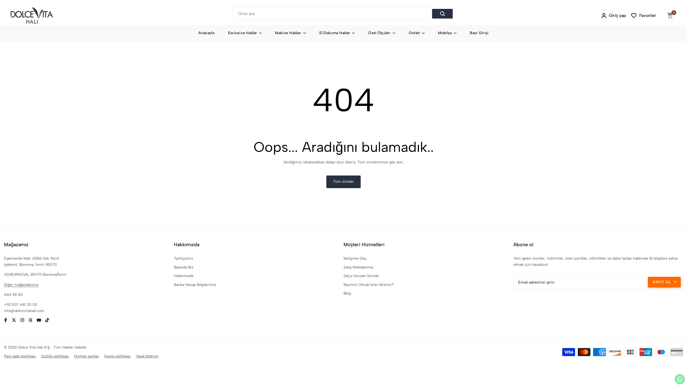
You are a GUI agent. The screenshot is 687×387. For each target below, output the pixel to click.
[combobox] (333, 14)
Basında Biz (183, 267)
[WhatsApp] (680, 379)
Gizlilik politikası (55, 356)
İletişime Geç (355, 258)
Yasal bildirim (147, 356)
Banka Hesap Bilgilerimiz (195, 284)
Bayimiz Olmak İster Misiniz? (369, 284)
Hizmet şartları (86, 356)
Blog (347, 293)
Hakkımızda (183, 276)
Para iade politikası (20, 356)
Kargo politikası (117, 356)
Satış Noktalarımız (359, 267)
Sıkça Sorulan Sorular (361, 276)
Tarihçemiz (183, 258)
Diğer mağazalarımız (21, 284)
